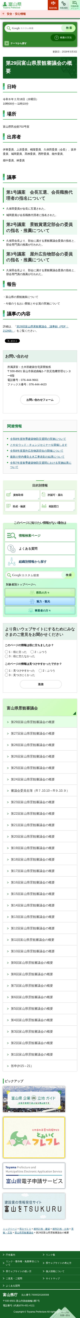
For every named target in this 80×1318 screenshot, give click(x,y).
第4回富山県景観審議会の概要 (32, 1020)
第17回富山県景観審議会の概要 (33, 871)
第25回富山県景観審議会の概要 (33, 768)
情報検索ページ (30, 535)
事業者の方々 (43, 610)
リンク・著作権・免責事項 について (22, 1263)
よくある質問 (28, 548)
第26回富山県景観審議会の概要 (33, 756)
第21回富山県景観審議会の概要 (33, 825)
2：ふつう (41, 651)
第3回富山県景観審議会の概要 (32, 1031)
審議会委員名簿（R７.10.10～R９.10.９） (40, 790)
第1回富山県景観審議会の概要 (32, 1054)
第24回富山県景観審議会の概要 (33, 779)
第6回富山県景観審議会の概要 (32, 997)
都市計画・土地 (60, 1229)
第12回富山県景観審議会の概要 (33, 928)
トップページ (10, 1229)
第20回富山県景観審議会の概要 (33, 836)
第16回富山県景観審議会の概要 (33, 882)
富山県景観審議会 (22, 708)
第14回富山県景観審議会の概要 (33, 905)
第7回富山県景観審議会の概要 (32, 985)
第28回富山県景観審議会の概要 (33, 745)
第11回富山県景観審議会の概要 (32, 939)
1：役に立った (18, 651)
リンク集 (50, 1254)
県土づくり (25, 1229)
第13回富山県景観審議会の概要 (33, 916)
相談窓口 (54, 506)
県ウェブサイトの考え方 (58, 1263)
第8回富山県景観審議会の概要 (32, 974)
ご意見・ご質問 (14, 1278)
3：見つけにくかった (22, 675)
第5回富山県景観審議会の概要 (32, 1008)
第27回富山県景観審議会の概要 (33, 733)
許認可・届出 (55, 494)
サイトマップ (53, 1278)
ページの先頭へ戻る (62, 1312)
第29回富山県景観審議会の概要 (33, 722)
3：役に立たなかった (22, 656)
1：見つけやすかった (22, 670)
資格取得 (18, 494)
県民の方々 (43, 592)
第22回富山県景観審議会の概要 (33, 813)
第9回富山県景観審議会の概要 (32, 962)
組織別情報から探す (33, 561)
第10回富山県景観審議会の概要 (33, 951)
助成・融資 (19, 506)
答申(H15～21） (22, 1066)
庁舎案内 (10, 1254)
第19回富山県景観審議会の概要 (33, 848)
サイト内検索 (9, 28)
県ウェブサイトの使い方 (18, 1271)
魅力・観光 (43, 601)
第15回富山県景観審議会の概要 (33, 894)
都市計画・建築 (42, 1229)
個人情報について (55, 1271)
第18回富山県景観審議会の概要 (33, 859)
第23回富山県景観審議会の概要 (33, 802)
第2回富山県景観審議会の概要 (32, 1043)
